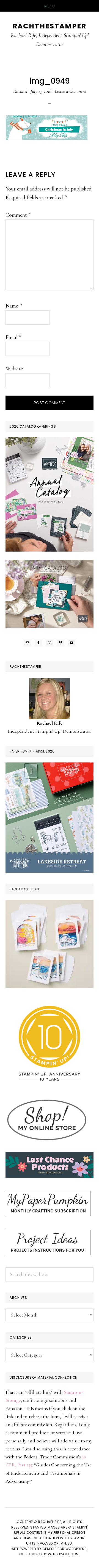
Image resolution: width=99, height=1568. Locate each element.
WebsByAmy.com (63, 1554)
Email (13, 337)
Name (14, 306)
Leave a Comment (70, 91)
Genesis (49, 1548)
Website (14, 368)
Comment (18, 215)
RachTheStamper (49, 26)
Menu (49, 6)
